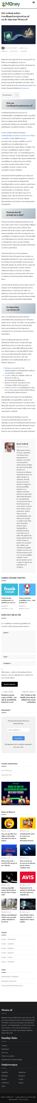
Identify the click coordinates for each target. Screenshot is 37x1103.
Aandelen (5, 1072)
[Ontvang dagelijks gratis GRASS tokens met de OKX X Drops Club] (9, 877)
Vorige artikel (8, 692)
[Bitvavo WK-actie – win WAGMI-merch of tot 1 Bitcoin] (9, 850)
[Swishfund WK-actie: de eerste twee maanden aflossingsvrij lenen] (28, 823)
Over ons (5, 1052)
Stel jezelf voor (6, 775)
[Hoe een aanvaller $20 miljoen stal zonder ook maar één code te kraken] (9, 823)
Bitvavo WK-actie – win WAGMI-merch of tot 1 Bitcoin (9, 863)
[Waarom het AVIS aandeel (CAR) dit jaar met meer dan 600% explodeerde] (28, 877)
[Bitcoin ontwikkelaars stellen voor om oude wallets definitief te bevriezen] (9, 904)
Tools (3, 1086)
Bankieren (22, 1072)
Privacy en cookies (8, 1056)
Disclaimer (5, 1049)
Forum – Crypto (6, 957)
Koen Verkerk (22, 443)
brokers (15, 387)
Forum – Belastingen (8, 939)
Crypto (7, 375)
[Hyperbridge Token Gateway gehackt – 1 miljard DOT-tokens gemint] (28, 904)
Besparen (4, 51)
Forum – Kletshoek (7, 962)
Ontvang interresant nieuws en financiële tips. (18, 722)
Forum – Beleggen (7, 948)
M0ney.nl (25, 88)
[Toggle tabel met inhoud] (15, 95)
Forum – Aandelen (7, 944)
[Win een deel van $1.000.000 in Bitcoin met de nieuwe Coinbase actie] (28, 850)
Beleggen (8, 368)
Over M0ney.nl (6, 770)
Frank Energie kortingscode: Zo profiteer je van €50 (8, 600)
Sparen (21, 1083)
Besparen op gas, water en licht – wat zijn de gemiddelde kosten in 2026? (9, 698)
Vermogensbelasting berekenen (12, 985)
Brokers (4, 1079)
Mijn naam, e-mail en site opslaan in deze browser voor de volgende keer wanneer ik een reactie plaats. (17, 675)
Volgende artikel (28, 692)
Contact (4, 1046)
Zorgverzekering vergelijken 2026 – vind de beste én (27, 600)
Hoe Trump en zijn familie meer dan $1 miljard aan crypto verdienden (28, 698)
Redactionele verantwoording (12, 1059)
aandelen (17, 368)
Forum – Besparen (7, 953)
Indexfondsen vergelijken (10, 976)
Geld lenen (5, 1083)
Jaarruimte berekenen (8, 981)
